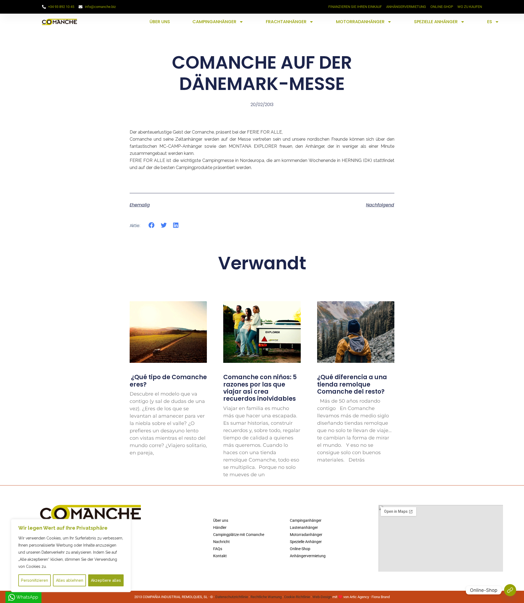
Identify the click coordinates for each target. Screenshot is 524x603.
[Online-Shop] (510, 590)
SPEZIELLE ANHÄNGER (436, 22)
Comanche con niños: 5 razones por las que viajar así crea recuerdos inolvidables (260, 388)
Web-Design (322, 597)
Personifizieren (34, 580)
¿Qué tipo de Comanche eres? (168, 380)
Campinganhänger (214, 22)
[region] (71, 555)
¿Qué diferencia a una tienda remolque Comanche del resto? (352, 384)
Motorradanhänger (360, 22)
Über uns (160, 22)
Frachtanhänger (286, 22)
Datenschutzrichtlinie (231, 597)
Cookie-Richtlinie (297, 597)
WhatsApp (27, 597)
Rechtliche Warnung (266, 597)
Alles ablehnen (69, 580)
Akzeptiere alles (106, 580)
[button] (151, 225)
